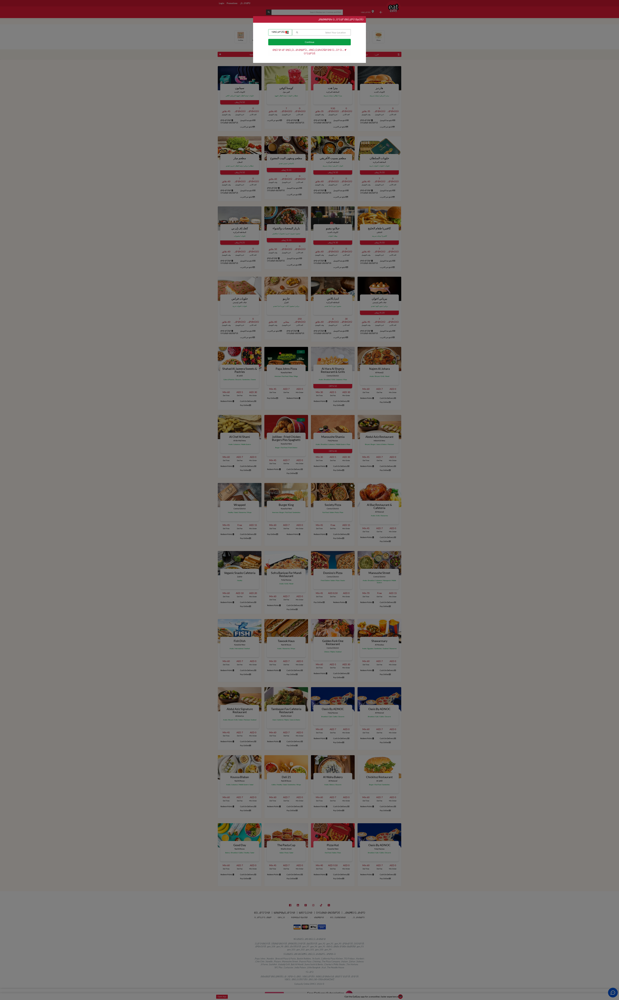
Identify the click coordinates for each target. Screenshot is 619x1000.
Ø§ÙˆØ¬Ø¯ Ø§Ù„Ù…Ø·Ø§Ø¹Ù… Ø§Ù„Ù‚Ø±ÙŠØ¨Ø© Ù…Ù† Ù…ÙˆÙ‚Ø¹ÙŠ (308, 51)
